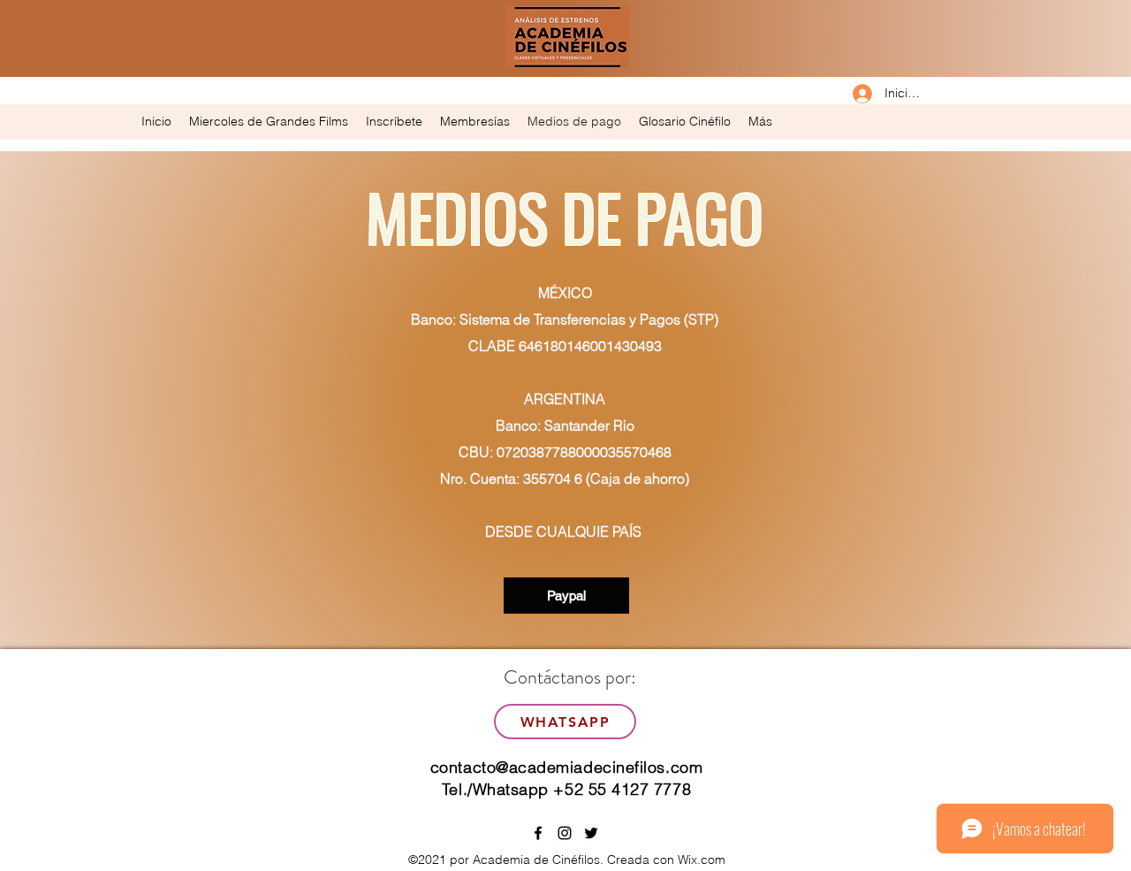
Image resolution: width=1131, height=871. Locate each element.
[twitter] (591, 833)
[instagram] (564, 833)
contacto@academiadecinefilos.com (566, 767)
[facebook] (538, 833)
